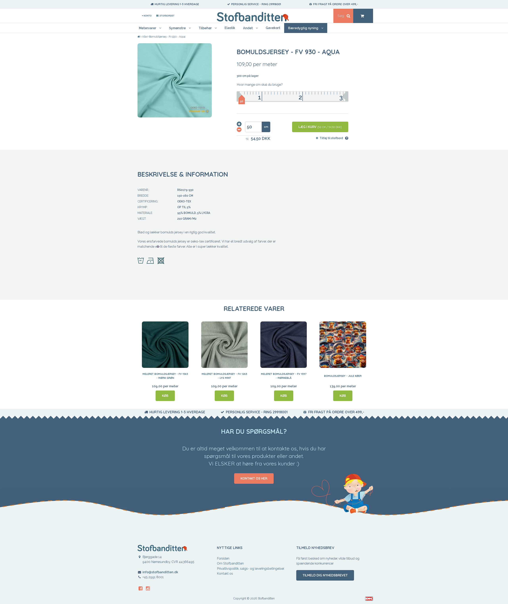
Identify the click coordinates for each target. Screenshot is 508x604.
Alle (144, 36)
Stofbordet (166, 15)
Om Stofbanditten (230, 563)
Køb (165, 396)
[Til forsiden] (139, 36)
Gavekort (273, 28)
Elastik (230, 28)
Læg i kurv (320, 127)
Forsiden (223, 558)
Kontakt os (225, 573)
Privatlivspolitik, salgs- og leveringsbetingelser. (250, 568)
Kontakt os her (254, 478)
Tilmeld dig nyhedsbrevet (325, 575)
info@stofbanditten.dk (160, 572)
